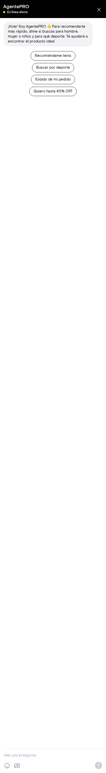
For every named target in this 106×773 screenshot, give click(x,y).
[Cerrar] (99, 10)
